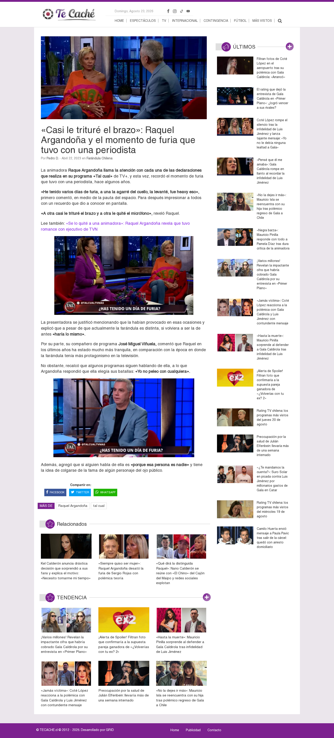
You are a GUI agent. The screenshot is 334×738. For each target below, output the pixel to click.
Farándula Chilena (99, 158)
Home (119, 20)
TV (164, 20)
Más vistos (262, 20)
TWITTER (82, 492)
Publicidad (193, 730)
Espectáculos (143, 20)
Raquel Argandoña (72, 506)
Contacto (214, 730)
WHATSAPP (107, 492)
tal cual (99, 506)
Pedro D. (53, 158)
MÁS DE (46, 506)
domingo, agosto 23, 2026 (134, 11)
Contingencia (216, 20)
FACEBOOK (57, 492)
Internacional (185, 20)
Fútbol (240, 20)
